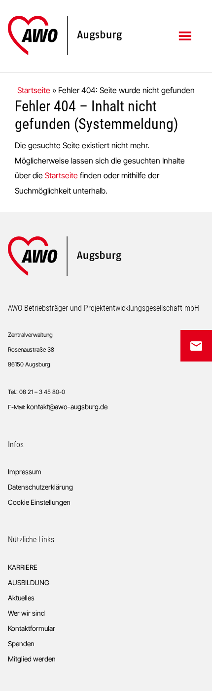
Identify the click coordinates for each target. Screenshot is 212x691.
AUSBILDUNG (28, 582)
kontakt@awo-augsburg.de (67, 406)
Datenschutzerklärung (40, 487)
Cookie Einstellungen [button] (39, 502)
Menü (186, 35)
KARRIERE (22, 567)
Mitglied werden (32, 659)
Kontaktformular (31, 628)
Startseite (33, 90)
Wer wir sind (26, 613)
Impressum (24, 471)
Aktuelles (21, 597)
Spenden (21, 643)
